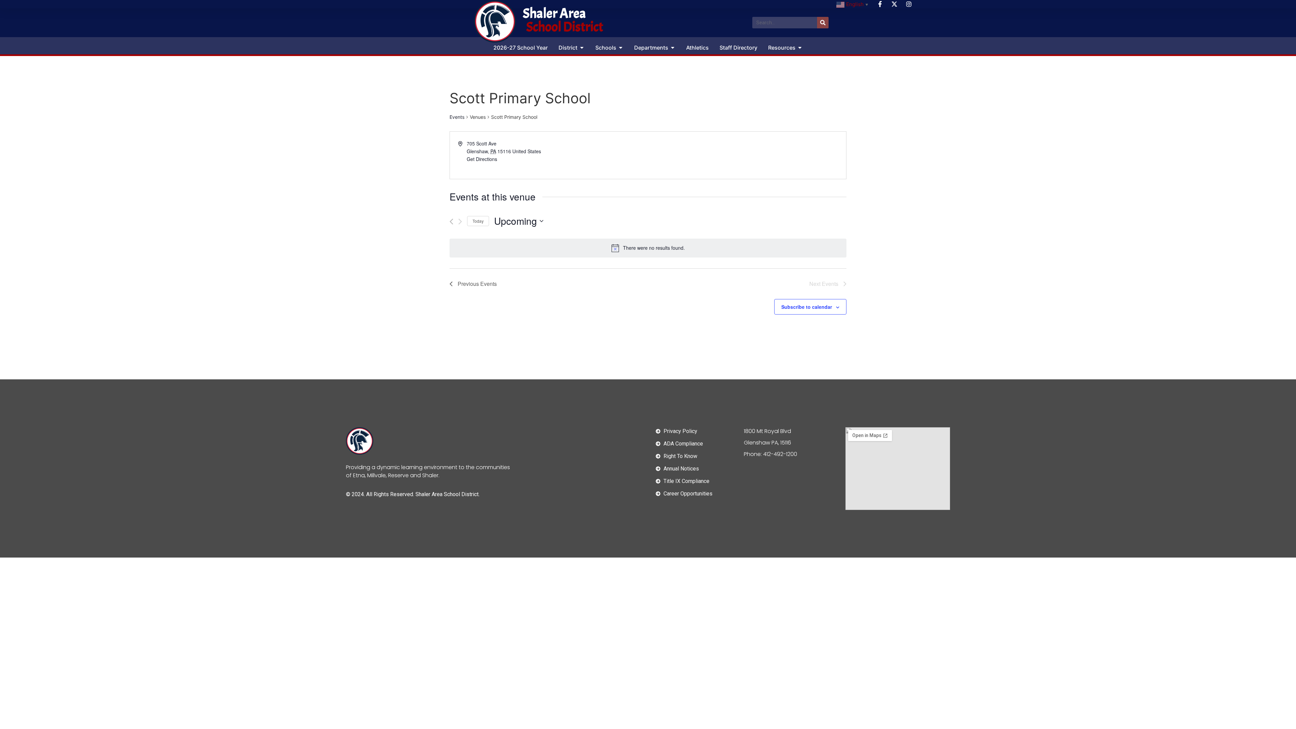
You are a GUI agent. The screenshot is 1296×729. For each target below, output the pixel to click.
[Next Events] (460, 221)
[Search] (823, 22)
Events (457, 117)
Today (478, 221)
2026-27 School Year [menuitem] (520, 47)
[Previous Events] (451, 221)
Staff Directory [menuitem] (738, 47)
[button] (582, 48)
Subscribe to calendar (806, 306)
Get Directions (482, 159)
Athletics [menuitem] (697, 47)
